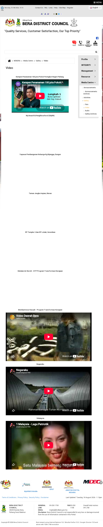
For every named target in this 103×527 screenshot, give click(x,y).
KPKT (52, 489)
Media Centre (28, 61)
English (95, 8)
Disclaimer (45, 497)
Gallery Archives (91, 114)
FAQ (46, 8)
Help (56, 8)
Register (70, 8)
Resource (85, 77)
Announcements (90, 88)
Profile (84, 59)
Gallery (38, 61)
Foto (86, 104)
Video (87, 107)
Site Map (62, 8)
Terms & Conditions (9, 497)
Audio (87, 111)
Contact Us (39, 8)
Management (87, 71)
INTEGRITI (86, 65)
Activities (87, 98)
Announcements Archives (90, 93)
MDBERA (17, 61)
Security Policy (34, 497)
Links (51, 8)
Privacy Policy (23, 497)
